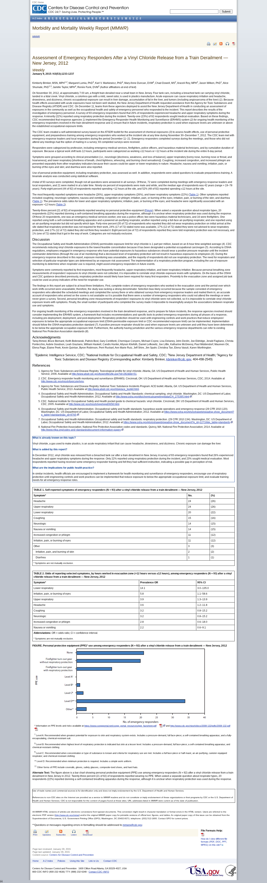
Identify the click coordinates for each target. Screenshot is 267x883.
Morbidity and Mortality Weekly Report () (80, 28)
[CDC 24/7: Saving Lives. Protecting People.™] (80, 6)
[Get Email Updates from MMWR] (215, 44)
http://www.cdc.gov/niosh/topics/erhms (62, 381)
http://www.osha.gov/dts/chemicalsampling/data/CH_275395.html (152, 396)
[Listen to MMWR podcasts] (227, 44)
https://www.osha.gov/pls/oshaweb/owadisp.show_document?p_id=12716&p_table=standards (176, 422)
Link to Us (94, 861)
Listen (74, 835)
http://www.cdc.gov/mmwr (67, 815)
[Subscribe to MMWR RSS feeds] (221, 44)
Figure (148, 210)
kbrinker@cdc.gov (178, 359)
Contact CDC (110, 861)
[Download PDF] (233, 45)
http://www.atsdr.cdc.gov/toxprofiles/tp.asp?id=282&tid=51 (104, 373)
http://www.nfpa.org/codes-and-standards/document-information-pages (81, 429)
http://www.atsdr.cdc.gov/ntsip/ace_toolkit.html (113, 389)
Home (36, 861)
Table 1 (193, 194)
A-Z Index (48, 861)
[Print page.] (208, 44)
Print (35, 835)
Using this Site (77, 861)
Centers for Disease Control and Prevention (71, 855)
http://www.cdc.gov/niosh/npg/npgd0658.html (94, 404)
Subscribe (61, 835)
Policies (61, 861)
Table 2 (61, 204)
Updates (47, 835)
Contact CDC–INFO (99, 871)
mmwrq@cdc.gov (132, 825)
